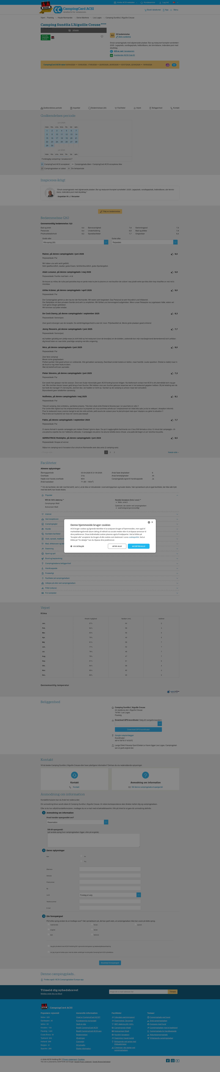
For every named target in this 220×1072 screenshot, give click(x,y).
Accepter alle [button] (138, 546)
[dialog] (110, 536)
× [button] (152, 522)
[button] (77, 546)
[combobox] (149, 522)
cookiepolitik (134, 537)
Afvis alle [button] (117, 546)
